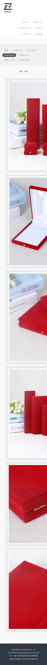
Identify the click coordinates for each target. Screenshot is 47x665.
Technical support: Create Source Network (23, 659)
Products (39, 28)
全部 (6, 50)
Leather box (17, 50)
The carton (31, 50)
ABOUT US (38, 22)
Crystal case (23, 55)
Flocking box (9, 55)
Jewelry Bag (24, 60)
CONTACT (26, 34)
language (39, 34)
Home (25, 22)
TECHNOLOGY (24, 28)
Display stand (9, 60)
